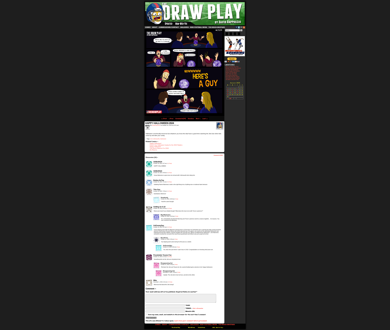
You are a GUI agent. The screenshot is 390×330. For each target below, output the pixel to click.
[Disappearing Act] (156, 265)
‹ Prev (171, 119)
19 (232, 92)
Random (191, 119)
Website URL (190, 311)
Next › (198, 119)
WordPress (191, 327)
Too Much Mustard (217, 27)
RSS (244, 27)
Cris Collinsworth (155, 139)
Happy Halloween (155, 146)
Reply (170, 163)
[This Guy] (149, 192)
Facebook (236, 27)
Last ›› (205, 119)
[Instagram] (239, 34)
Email (241, 27)
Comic (148, 27)
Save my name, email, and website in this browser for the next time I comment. (177, 315)
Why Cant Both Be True (232, 66)
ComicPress (201, 327)
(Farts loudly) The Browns (233, 71)
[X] (235, 34)
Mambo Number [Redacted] (233, 68)
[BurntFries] (156, 240)
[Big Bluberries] (156, 217)
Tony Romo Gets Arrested (233, 78)
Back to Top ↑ (220, 327)
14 (237, 90)
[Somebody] (156, 200)
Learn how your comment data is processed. (190, 321)
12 (232, 90)
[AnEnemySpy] (149, 228)
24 (227, 94)
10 (227, 90)
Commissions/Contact (169, 27)
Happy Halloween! (155, 143)
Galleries (184, 27)
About (154, 27)
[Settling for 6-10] (149, 209)
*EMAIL (194, 308)
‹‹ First (164, 119)
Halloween (163, 139)
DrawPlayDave (156, 125)
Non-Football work (198, 27)
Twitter (239, 27)
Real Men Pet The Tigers (232, 76)
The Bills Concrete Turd (232, 79)
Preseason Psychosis (231, 75)
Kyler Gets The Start (231, 74)
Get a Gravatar (198, 308)
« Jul (230, 98)
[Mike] (149, 283)
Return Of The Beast (231, 72)
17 (227, 92)
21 (237, 92)
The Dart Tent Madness (232, 69)
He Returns (153, 150)
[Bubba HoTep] (149, 182)
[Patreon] (231, 34)
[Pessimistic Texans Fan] (149, 257)
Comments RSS (218, 155)
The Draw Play (195, 13)
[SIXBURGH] (149, 164)
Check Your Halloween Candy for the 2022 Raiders (166, 145)
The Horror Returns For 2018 (159, 148)
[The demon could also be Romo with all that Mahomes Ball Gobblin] (184, 116)
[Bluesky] (227, 34)
